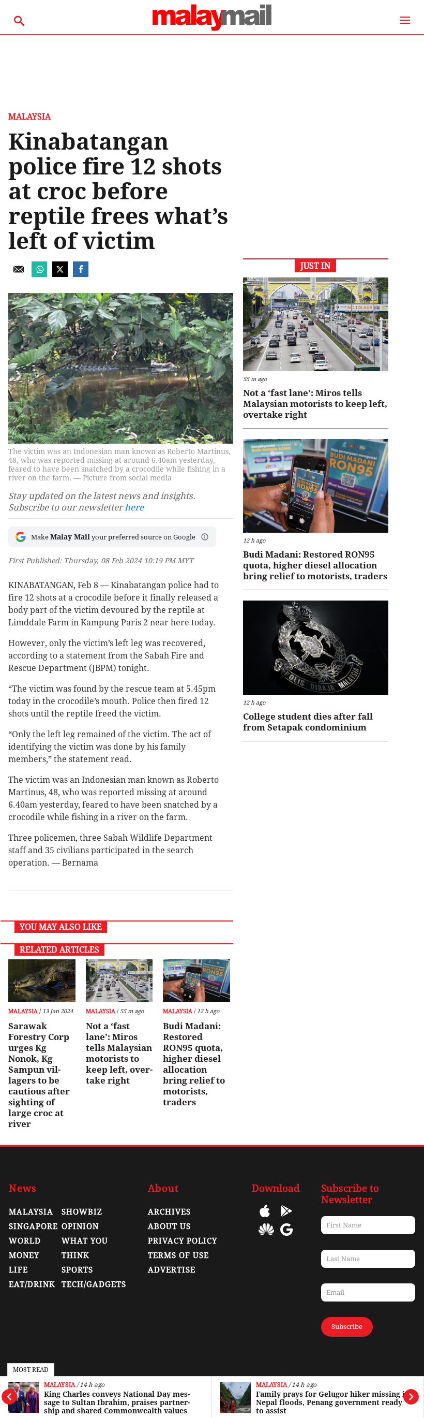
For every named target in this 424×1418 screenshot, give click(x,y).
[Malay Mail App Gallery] (266, 1237)
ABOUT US (169, 1226)
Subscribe (346, 1327)
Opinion (80, 1226)
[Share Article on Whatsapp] (39, 274)
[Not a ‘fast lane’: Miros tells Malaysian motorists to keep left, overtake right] (119, 980)
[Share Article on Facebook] (80, 274)
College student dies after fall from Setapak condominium (308, 722)
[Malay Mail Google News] (286, 1237)
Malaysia (59, 1385)
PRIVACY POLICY (182, 1241)
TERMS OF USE (178, 1255)
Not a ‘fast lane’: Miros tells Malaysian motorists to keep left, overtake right (119, 1053)
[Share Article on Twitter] (60, 274)
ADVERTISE (171, 1270)
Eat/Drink (32, 1284)
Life (18, 1270)
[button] (205, 537)
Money (24, 1255)
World (25, 1241)
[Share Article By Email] (18, 274)
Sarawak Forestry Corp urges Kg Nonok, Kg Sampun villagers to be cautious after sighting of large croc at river (39, 1075)
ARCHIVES (169, 1212)
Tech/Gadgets (94, 1284)
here (134, 507)
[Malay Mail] (212, 29)
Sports (77, 1270)
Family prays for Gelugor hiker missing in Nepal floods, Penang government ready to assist (333, 1402)
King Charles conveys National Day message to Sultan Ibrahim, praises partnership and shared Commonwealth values (117, 1402)
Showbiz (82, 1212)
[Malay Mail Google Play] (286, 1218)
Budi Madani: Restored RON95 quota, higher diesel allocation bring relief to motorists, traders (194, 1064)
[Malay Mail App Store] (265, 1218)
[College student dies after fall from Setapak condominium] (315, 647)
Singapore (33, 1226)
